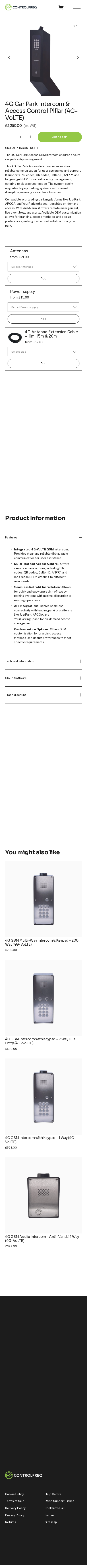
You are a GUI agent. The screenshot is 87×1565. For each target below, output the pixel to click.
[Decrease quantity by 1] (10, 137)
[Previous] (12, 57)
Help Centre (53, 1494)
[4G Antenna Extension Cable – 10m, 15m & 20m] (15, 337)
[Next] (75, 57)
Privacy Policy (14, 1515)
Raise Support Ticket (59, 1501)
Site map (51, 1522)
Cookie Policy (14, 1494)
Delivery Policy (15, 1508)
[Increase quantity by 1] (31, 137)
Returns (10, 1522)
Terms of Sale (14, 1501)
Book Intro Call (55, 1508)
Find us (49, 1515)
